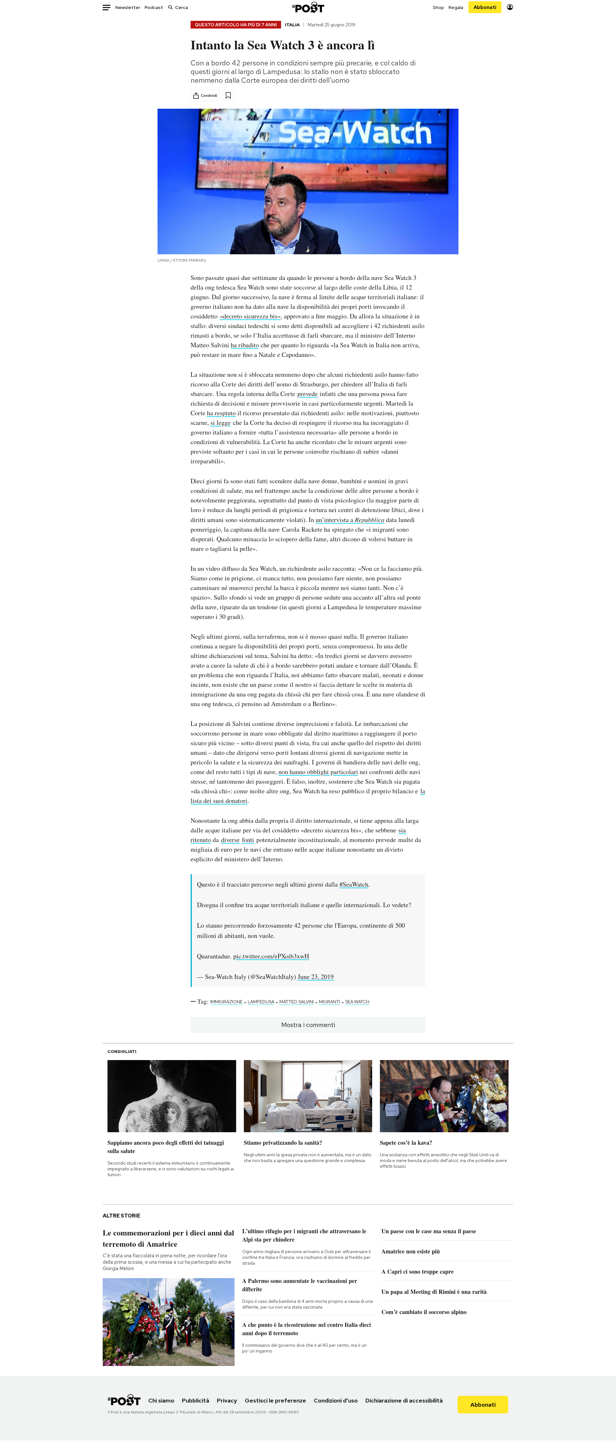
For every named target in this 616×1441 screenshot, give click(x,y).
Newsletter (128, 7)
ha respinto (221, 413)
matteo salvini (296, 1002)
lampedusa (261, 1002)
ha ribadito (245, 345)
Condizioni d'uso (336, 1400)
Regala (456, 7)
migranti (329, 1002)
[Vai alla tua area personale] (510, 7)
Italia (292, 25)
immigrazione (226, 1002)
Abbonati (485, 7)
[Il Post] (308, 7)
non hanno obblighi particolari (318, 771)
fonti (248, 839)
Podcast (154, 7)
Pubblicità (195, 1400)
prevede (307, 393)
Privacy (227, 1400)
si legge (220, 422)
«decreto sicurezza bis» (250, 316)
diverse (230, 839)
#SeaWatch (353, 884)
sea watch (357, 1002)
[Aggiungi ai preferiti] (228, 95)
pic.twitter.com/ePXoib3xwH (271, 956)
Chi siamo (161, 1400)
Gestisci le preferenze (275, 1400)
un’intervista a (350, 519)
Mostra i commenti (308, 1025)
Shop (438, 7)
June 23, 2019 (316, 976)
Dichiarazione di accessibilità (404, 1400)
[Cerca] (170, 7)
